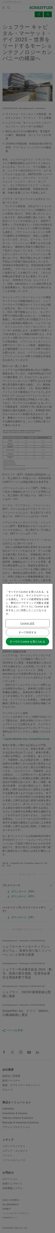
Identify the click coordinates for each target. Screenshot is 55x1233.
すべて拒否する (27, 632)
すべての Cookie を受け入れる (27, 641)
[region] (27, 616)
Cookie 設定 (27, 623)
